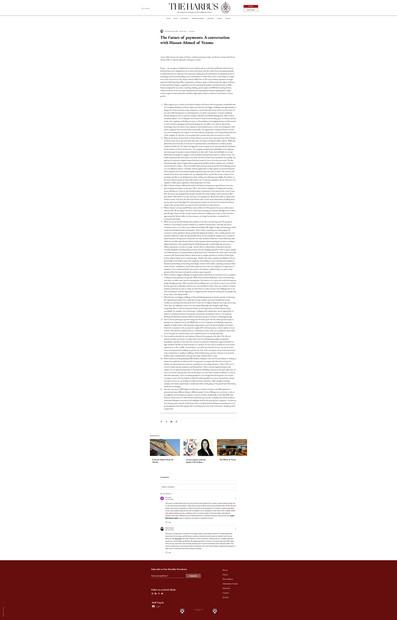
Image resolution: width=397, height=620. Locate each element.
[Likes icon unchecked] (166, 522)
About (225, 574)
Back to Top (3, 611)
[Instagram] (152, 593)
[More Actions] (235, 498)
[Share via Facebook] (161, 422)
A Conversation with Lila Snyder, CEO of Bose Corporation (196, 460)
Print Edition (227, 579)
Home (225, 570)
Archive (225, 597)
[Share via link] (176, 422)
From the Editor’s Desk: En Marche (162, 460)
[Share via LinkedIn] (171, 422)
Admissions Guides (230, 583)
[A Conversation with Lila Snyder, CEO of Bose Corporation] (199, 447)
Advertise (226, 588)
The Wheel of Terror (227, 459)
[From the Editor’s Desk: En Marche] (165, 447)
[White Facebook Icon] (159, 593)
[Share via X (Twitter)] (166, 422)
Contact (225, 592)
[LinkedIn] (155, 593)
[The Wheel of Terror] (232, 447)
